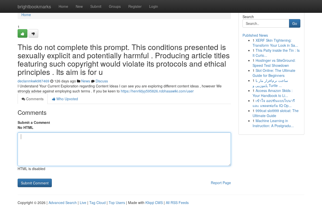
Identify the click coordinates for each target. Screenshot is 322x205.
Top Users (117, 202)
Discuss (102, 80)
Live (83, 202)
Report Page (221, 182)
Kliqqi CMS (154, 202)
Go (294, 23)
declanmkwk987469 (33, 80)
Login (153, 6)
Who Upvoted (66, 98)
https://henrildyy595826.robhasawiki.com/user (157, 90)
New (79, 6)
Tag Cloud (97, 202)
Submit (95, 6)
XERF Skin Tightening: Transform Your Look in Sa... (275, 43)
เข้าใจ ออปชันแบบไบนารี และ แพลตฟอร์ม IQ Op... (274, 103)
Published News (255, 35)
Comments (34, 98)
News (85, 80)
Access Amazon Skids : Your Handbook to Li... (273, 93)
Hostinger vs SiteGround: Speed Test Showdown (274, 63)
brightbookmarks (34, 6)
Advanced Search (63, 202)
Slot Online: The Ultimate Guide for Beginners (274, 73)
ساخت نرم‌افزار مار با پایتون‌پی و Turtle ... (270, 83)
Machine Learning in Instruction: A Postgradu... (273, 123)
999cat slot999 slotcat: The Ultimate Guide (276, 113)
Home (63, 6)
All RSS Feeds (177, 202)
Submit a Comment (34, 122)
